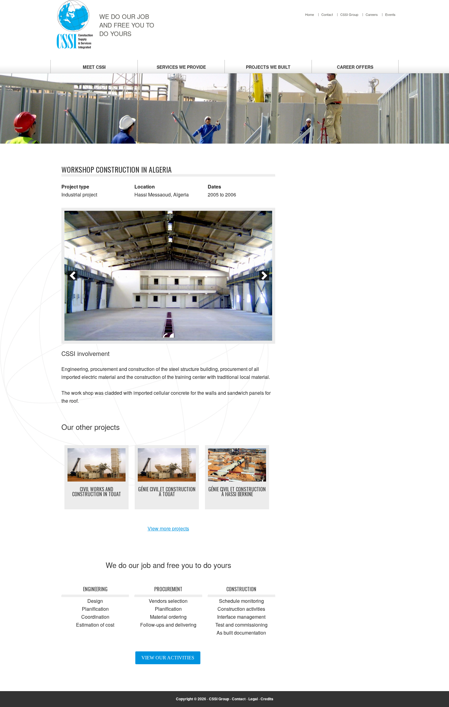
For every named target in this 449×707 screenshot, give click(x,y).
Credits (267, 699)
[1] (165, 335)
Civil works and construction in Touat (96, 491)
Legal (253, 699)
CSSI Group (219, 699)
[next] (264, 275)
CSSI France (74, 24)
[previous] (72, 275)
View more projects (168, 528)
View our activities (167, 657)
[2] (172, 335)
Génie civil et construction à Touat (166, 491)
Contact (239, 699)
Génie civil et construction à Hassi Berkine (237, 491)
